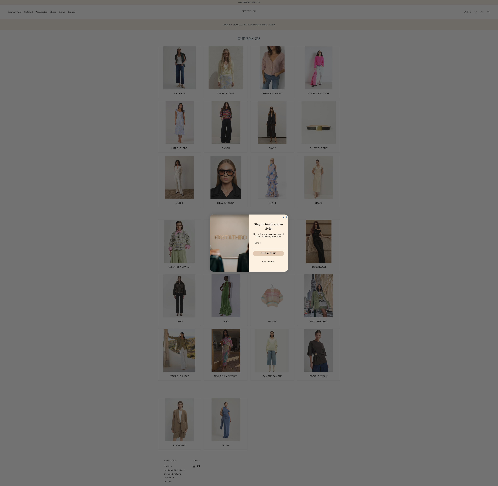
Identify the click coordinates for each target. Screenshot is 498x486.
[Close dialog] (285, 217)
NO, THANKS (268, 261)
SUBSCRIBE (268, 253)
